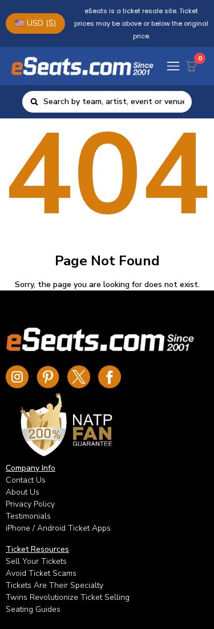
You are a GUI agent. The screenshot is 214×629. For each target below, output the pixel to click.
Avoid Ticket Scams (41, 573)
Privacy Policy (30, 504)
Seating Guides (33, 609)
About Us (22, 492)
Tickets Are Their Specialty (54, 585)
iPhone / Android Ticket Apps (58, 528)
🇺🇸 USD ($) (35, 23)
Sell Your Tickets (36, 561)
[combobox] (113, 101)
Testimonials (28, 516)
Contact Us (26, 480)
